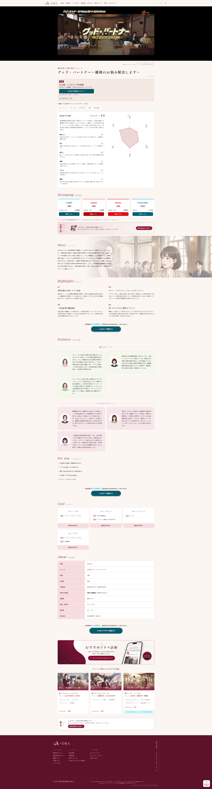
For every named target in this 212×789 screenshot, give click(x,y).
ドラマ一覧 (75, 3)
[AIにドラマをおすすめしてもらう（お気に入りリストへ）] (106, 652)
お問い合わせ (94, 758)
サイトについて (112, 3)
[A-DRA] (51, 3)
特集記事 (71, 755)
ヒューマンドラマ (77, 104)
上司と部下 (82, 108)
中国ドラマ (56, 760)
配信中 (62, 3)
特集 (105, 3)
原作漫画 (83, 3)
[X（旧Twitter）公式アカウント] (165, 3)
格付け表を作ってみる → (76, 726)
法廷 (89, 108)
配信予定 (68, 3)
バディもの (73, 108)
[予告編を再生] (106, 33)
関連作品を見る (73, 525)
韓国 (60, 104)
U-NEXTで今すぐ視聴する (106, 631)
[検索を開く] (161, 3)
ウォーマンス (63, 108)
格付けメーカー (99, 3)
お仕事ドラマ (67, 104)
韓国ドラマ (56, 758)
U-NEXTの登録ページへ (75, 91)
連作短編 (96, 108)
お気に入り (90, 3)
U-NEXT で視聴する (106, 329)
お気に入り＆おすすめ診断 (77, 760)
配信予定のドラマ (58, 755)
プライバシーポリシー (96, 755)
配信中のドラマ (57, 753)
